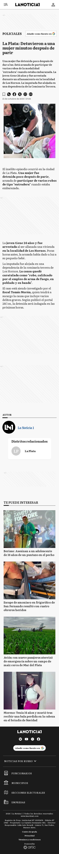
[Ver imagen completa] (52, 107)
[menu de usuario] (53, 4)
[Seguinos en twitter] (32, 739)
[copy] (31, 94)
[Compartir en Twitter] (20, 94)
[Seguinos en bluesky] (20, 739)
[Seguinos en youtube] (26, 739)
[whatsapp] (9, 94)
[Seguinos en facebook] (38, 739)
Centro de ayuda (29, 831)
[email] (25, 94)
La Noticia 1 (26, 428)
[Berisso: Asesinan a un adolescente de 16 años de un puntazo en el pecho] (29, 529)
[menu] (5, 5)
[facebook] (14, 94)
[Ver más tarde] (3, 94)
